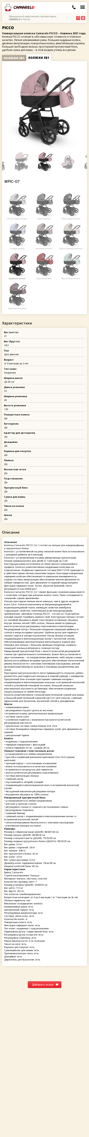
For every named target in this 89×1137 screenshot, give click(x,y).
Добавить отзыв (43, 984)
